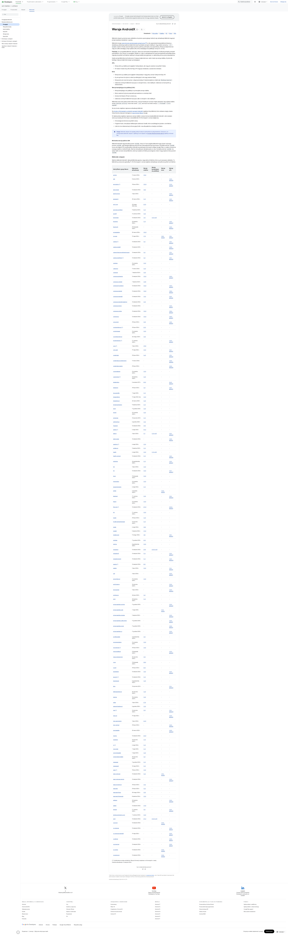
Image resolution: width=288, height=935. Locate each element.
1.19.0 (144, 346)
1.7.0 (144, 236)
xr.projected (116, 844)
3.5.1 (144, 564)
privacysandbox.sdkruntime (120, 620)
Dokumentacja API (203, 909)
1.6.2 (144, 774)
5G (67, 916)
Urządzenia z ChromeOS (117, 909)
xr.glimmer (115, 839)
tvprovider (115, 749)
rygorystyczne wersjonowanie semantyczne (133, 43)
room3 (114, 667)
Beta (170, 33)
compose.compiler (117, 282)
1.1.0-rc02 (154, 452)
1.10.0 (144, 184)
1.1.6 (144, 553)
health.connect (117, 456)
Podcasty (24, 918)
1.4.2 (144, 422)
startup (115, 697)
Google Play (64, 1)
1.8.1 (144, 535)
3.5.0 (144, 382)
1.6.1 (144, 241)
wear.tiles (115, 788)
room (114, 662)
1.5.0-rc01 (154, 217)
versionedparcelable (118, 756)
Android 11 (157, 918)
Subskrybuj (269, 931)
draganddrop (116, 397)
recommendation (117, 642)
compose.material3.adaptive (120, 302)
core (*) (115, 346)
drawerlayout (116, 401)
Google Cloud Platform (65, 924)
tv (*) (114, 745)
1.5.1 (144, 809)
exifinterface (116, 422)
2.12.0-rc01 (154, 819)
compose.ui (116, 316)
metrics (115, 544)
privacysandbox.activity (119, 604)
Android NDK (202, 914)
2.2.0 (144, 204)
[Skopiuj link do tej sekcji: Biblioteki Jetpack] (126, 157)
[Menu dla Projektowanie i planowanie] (43, 2)
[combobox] (244, 1)
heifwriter (115, 461)
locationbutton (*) (117, 340)
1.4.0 (144, 296)
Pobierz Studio (202, 911)
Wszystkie (155, 33)
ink (114, 470)
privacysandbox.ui (117, 631)
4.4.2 (144, 429)
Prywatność (69, 914)
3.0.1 (144, 667)
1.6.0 (144, 268)
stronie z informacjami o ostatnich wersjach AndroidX (128, 111)
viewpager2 (116, 766)
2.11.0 (144, 507)
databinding (116, 382)
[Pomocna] (173, 24)
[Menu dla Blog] (80, 2)
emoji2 (114, 412)
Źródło (23, 911)
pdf (114, 573)
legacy (114, 501)
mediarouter (116, 535)
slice (114, 686)
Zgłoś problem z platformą (250, 904)
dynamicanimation (117, 404)
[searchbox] (10, 14)
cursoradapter (116, 371)
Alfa (175, 33)
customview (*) (117, 377)
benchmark (116, 217)
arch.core (115, 204)
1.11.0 (144, 531)
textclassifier (116, 730)
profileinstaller (116, 637)
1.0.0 (144, 263)
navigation (115, 549)
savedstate (116, 671)
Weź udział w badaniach (249, 911)
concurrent (116, 322)
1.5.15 (144, 282)
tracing (115, 736)
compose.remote (117, 306)
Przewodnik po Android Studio (206, 904)
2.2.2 (144, 327)
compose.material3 (117, 296)
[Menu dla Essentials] (23, 2)
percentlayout (116, 579)
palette (115, 568)
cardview (115, 263)
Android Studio (274, 1)
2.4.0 (144, 721)
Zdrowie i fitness (70, 909)
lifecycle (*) (116, 507)
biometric (115, 221)
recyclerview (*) (117, 647)
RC (166, 33)
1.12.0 (144, 276)
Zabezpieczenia (26, 909)
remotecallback (117, 651)
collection (115, 268)
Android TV (113, 914)
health (114, 452)
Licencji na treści (150, 875)
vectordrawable (117, 753)
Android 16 (157, 906)
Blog (76, 1)
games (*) (115, 429)
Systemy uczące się (71, 906)
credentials (116, 355)
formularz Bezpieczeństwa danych (155, 133)
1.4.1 (144, 217)
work (114, 819)
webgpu (115, 800)
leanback (115, 496)
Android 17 (157, 904)
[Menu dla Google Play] (70, 2)
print (114, 599)
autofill (115, 213)
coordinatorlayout (117, 336)
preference (116, 595)
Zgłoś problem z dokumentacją (251, 906)
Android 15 (157, 909)
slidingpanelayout (117, 691)
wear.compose (116, 774)
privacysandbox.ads (118, 610)
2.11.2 (144, 819)
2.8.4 (144, 662)
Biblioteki (31, 9)
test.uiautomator (117, 721)
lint (114, 512)
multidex (115, 540)
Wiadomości (25, 914)
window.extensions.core (119, 815)
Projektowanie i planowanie (34, 1)
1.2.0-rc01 (154, 433)
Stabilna (162, 33)
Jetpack (15, 6)
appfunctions (116, 193)
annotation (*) (116, 184)
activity (115, 175)
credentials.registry (118, 366)
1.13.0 (144, 175)
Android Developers (116, 23)
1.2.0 (144, 377)
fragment (115, 425)
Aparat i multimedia (71, 911)
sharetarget (116, 681)
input (114, 476)
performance (116, 584)
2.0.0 (144, 736)
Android (24, 904)
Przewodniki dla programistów (206, 906)
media (114, 527)
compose (115, 272)
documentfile (116, 393)
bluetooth (115, 227)
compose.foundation (118, 285)
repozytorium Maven (137, 113)
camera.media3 (117, 247)
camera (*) (115, 241)
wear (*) (115, 770)
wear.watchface (117, 792)
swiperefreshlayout (118, 706)
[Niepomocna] (175, 24)
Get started (6, 6)
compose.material (117, 291)
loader (114, 518)
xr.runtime (115, 849)
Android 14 (157, 911)
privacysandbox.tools (118, 626)
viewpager (115, 762)
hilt (114, 467)
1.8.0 (144, 189)
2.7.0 (144, 702)
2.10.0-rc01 (154, 549)
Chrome (48, 924)
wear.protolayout (117, 784)
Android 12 (157, 916)
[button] (10, 22)
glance (114, 433)
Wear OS (113, 906)
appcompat (116, 189)
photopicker (116, 589)
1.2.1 (144, 387)
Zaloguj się (283, 1)
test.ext (115, 715)
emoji (114, 408)
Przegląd (4, 9)
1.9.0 (144, 425)
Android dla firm (26, 906)
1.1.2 (144, 559)
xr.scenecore (116, 855)
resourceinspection (118, 657)
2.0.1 (144, 540)
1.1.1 (144, 433)
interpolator (116, 481)
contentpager (116, 331)
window (115, 809)
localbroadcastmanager (119, 521)
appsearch (115, 199)
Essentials (18, 1)
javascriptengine (117, 487)
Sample (23, 9)
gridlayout (115, 448)
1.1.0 (144, 199)
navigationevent (117, 559)
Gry (67, 904)
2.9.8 (144, 549)
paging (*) (115, 564)
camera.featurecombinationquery (121, 252)
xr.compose (116, 828)
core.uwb (115, 350)
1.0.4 (144, 444)
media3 (115, 531)
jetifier (114, 491)
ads (114, 179)
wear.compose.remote (118, 779)
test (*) (115, 710)
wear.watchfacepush (118, 796)
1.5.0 (144, 671)
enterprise (115, 418)
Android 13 (157, 914)
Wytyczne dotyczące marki (41, 931)
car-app (115, 236)
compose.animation (118, 276)
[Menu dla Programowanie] (58, 2)
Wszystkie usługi (78, 924)
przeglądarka (116, 232)
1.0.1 (144, 657)
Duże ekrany (114, 904)
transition (115, 739)
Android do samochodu (116, 911)
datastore (115, 387)
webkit (114, 805)
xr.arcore (115, 822)
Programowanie (51, 1)
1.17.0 (144, 805)
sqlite (114, 702)
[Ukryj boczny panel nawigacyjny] (18, 932)
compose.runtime (117, 311)
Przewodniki (14, 9)
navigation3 (116, 553)
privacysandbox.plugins (119, 615)
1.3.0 (144, 213)
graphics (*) (116, 444)
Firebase (55, 924)
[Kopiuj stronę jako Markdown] (141, 29)
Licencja (31, 931)
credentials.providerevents (119, 360)
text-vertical (116, 725)
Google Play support (248, 909)
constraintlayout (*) (118, 327)
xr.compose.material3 (118, 833)
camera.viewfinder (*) (118, 258)
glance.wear (116, 439)
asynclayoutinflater (118, 210)
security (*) (116, 677)
